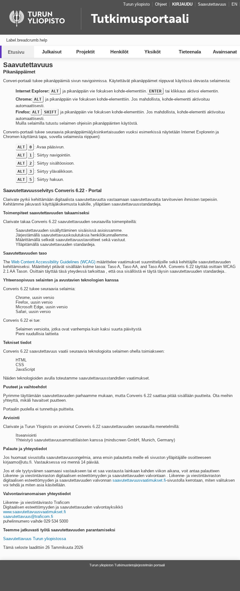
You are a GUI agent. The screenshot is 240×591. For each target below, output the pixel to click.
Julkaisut (52, 51)
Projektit (85, 51)
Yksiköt (152, 51)
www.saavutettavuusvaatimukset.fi (34, 511)
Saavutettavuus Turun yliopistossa (34, 538)
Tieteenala (190, 51)
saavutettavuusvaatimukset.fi (139, 480)
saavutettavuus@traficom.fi (28, 516)
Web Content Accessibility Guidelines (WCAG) (53, 262)
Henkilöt (119, 51)
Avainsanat (225, 51)
